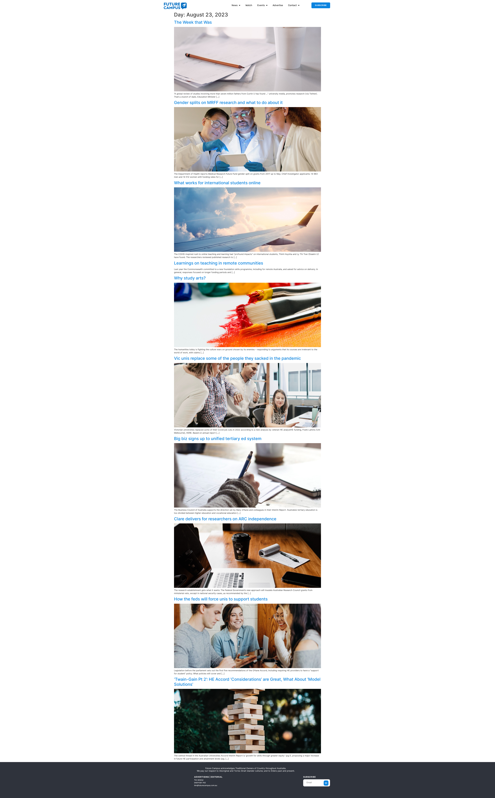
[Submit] (326, 783)
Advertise (278, 5)
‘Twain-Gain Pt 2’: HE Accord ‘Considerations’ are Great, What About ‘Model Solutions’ (247, 682)
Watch (248, 5)
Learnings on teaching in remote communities (218, 263)
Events (261, 5)
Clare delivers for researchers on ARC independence (225, 518)
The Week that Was (193, 22)
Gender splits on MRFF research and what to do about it (228, 102)
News (235, 5)
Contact (292, 5)
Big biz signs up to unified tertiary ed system (217, 438)
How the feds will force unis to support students (221, 598)
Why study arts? (190, 278)
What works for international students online (217, 182)
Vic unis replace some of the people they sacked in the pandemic (237, 358)
